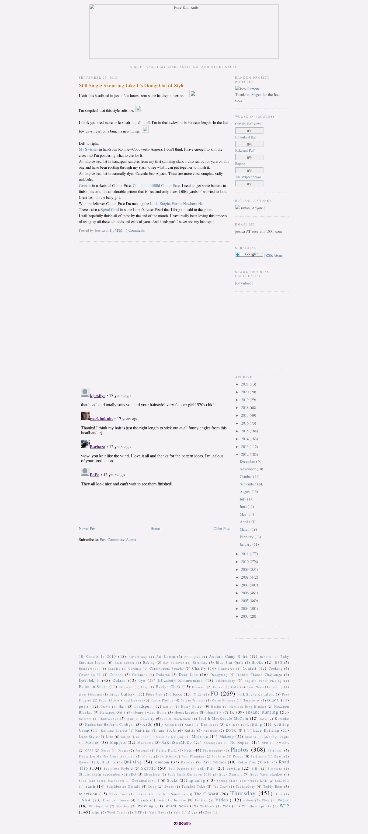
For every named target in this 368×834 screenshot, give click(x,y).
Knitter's (233, 724)
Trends (142, 800)
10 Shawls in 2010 (97, 656)
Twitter (201, 800)
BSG (278, 662)
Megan (256, 94)
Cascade (85, 185)
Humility (214, 712)
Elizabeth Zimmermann (180, 680)
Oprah (105, 750)
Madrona (200, 736)
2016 (245, 423)
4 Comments (135, 230)
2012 (245, 454)
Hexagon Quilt (113, 712)
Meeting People (276, 737)
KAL (263, 719)
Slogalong (152, 774)
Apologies (192, 657)
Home (155, 528)
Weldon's (207, 806)
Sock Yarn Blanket (266, 774)
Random (161, 761)
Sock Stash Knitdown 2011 (189, 774)
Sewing (233, 768)
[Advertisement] (251, 329)
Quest (278, 756)
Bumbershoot (89, 668)
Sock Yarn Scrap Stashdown (101, 781)
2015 (245, 430)
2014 (245, 438)
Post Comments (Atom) (118, 539)
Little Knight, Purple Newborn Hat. (177, 203)
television (88, 793)
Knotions (210, 730)
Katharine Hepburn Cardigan (110, 724)
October (246, 476)
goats (84, 706)
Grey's (105, 706)
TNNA (85, 799)
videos (248, 800)
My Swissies (88, 149)
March (245, 529)
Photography (213, 750)
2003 (245, 616)
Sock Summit (230, 774)
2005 (245, 600)
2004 (245, 608)
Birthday (200, 662)
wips (96, 812)
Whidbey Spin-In (256, 806)
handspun (143, 706)
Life (109, 736)
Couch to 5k (90, 674)
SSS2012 (282, 781)
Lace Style (88, 736)
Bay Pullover (174, 663)
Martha (250, 737)
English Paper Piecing (263, 681)
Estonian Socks (93, 686)
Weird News (176, 805)
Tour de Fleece (116, 800)
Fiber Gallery (122, 694)
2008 (245, 577)
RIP (267, 762)
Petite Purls (166, 750)
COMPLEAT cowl (248, 123)
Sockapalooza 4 (145, 780)
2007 (245, 585)
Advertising (138, 657)
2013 (245, 446)
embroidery (225, 680)
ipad (129, 719)
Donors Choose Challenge (259, 674)
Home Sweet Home (149, 712)
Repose (240, 163)
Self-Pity (206, 768)
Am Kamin (165, 656)
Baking (149, 662)
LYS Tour (140, 737)
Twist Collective (171, 800)
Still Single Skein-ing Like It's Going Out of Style (132, 85)
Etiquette (126, 687)
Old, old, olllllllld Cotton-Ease (156, 185)
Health (216, 706)
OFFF (89, 750)
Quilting (133, 762)
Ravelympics (214, 761)
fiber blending (90, 694)
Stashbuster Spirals (124, 786)
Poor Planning (193, 756)
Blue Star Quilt (230, 662)
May (244, 514)
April (244, 521)
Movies (92, 742)
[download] (244, 283)
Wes (226, 805)
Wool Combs (117, 812)
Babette (266, 657)
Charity (199, 668)
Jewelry (148, 718)
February (247, 536)
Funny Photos (162, 700)
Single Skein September (100, 774)
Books (257, 662)
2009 (245, 569)
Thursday (243, 793)
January (246, 544)
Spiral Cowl (110, 209)
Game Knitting (223, 700)
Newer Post (87, 528)
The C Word (206, 793)
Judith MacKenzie (176, 719)
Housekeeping (187, 712)
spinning (197, 780)
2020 (245, 391)
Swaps (169, 786)
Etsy (144, 687)
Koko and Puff (245, 150)
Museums (145, 742)
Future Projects (193, 700)
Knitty (190, 730)
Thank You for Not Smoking (161, 794)
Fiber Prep (154, 694)
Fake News (255, 687)
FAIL (235, 687)
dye (142, 680)
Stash (90, 786)
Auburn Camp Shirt (228, 656)
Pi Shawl (275, 750)
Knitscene (209, 724)
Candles (114, 668)
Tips (279, 794)
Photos (240, 749)
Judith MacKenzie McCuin (223, 718)
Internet (85, 719)
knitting (254, 724)
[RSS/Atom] (273, 255)
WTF (138, 812)
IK (232, 712)
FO (214, 693)
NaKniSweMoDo (176, 742)
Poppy (238, 756)
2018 (245, 407)
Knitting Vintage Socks (155, 730)
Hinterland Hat (245, 137)
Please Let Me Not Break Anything (107, 756)
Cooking (276, 668)
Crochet (116, 674)
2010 (245, 561)
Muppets (118, 742)
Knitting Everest (114, 730)
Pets (188, 750)
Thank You (118, 794)
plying (148, 756)
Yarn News (157, 812)
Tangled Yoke (193, 786)
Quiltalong (106, 762)
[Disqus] (154, 314)
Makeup (227, 736)
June (244, 506)
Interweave (109, 718)
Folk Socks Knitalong (256, 694)
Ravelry (188, 762)
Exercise (199, 687)
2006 (245, 592)
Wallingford (98, 806)
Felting (277, 687)
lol (123, 737)
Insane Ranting (262, 712)
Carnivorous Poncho (167, 668)
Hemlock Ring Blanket (248, 706)
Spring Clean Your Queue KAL (242, 781)
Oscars (123, 750)
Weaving (146, 805)
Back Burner (124, 663)
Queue (84, 762)
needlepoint (213, 743)
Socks (172, 780)
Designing (219, 674)
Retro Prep (247, 762)
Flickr (198, 694)
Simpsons (275, 768)
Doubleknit (89, 680)
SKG (132, 774)
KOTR (231, 730)
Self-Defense (179, 768)
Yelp (177, 812)
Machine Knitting (170, 737)
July (243, 499)
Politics (167, 756)
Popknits (218, 756)
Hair (122, 706)
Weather (122, 806)
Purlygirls (258, 756)
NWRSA (282, 743)
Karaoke (282, 718)
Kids (147, 724)
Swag (152, 786)
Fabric (218, 687)
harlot (168, 706)
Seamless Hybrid (118, 768)
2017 (245, 415)
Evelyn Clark (168, 686)
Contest (250, 668)
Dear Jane (188, 674)
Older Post (222, 528)
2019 (245, 399)
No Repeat (240, 742)
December (248, 461)
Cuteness (139, 674)
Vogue (283, 799)
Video (221, 800)
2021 (245, 384)
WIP (284, 805)
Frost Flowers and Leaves (121, 700)
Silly (255, 768)
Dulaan (119, 680)
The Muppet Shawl (248, 177)
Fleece (176, 694)
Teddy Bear (273, 786)
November (248, 468)
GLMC (273, 700)
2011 (245, 553)
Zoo (208, 812)
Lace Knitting (266, 730)
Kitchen (171, 724)
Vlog (266, 800)
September (248, 483)
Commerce (226, 668)
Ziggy (193, 812)
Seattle (148, 768)
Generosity (251, 700)
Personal (142, 750)
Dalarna (163, 674)
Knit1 (189, 724)
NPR (265, 743)
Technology (245, 786)
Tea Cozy (220, 786)
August (246, 491)
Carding (135, 668)
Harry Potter (192, 706)
